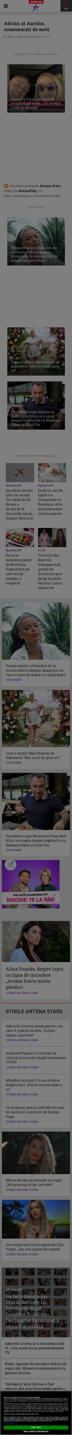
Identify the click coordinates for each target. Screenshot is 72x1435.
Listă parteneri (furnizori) (9, 1422)
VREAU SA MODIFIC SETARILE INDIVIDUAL (36, 1431)
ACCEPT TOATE (36, 1427)
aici (21, 1408)
